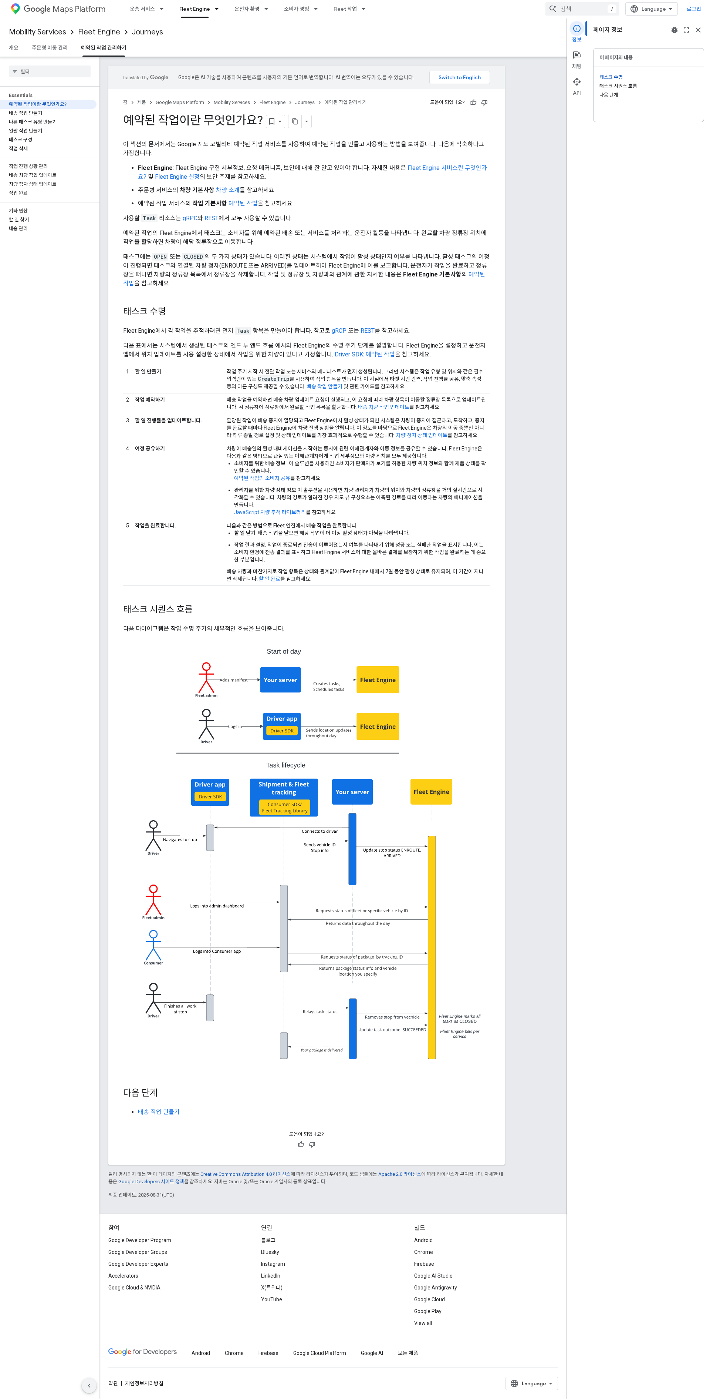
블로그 (268, 1240)
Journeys (147, 32)
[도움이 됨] (473, 102)
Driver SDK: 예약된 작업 (365, 354)
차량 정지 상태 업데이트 (421, 435)
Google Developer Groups (137, 1252)
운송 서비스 (142, 9)
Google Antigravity (435, 1288)
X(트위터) (272, 1288)
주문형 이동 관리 (50, 47)
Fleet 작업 (345, 9)
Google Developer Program (139, 1240)
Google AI (372, 1353)
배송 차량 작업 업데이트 (383, 407)
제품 (141, 102)
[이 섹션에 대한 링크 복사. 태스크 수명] (173, 312)
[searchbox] (50, 71)
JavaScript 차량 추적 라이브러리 (270, 512)
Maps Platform (79, 9)
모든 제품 (408, 1353)
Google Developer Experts (138, 1264)
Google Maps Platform (180, 102)
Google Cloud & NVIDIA (134, 1288)
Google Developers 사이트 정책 (151, 1181)
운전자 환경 (247, 9)
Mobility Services (37, 32)
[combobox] (582, 9)
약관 (113, 1383)
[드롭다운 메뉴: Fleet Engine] (219, 9)
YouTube (271, 1299)
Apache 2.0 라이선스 (399, 1174)
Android (423, 1240)
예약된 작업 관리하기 (103, 47)
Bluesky (270, 1252)
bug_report (674, 30)
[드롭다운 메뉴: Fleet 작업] (366, 9)
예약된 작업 (243, 203)
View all (423, 1323)
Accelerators (123, 1276)
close (698, 30)
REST (211, 218)
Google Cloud (429, 1299)
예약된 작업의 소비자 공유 (262, 478)
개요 (13, 47)
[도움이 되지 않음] (484, 102)
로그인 (694, 9)
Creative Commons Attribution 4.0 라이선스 (245, 1174)
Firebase (424, 1264)
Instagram (273, 1264)
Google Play (428, 1311)
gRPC (190, 218)
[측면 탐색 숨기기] (89, 1385)
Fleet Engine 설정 (177, 176)
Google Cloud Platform (319, 1353)
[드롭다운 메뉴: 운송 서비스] (164, 9)
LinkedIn (270, 1276)
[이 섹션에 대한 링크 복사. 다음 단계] (165, 1093)
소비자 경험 (296, 9)
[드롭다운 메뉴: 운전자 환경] (268, 9)
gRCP (339, 330)
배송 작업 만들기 (324, 386)
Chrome (423, 1252)
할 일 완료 (269, 579)
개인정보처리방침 (144, 1383)
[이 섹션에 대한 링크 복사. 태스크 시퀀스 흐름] (200, 610)
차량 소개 (228, 190)
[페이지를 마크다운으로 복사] (295, 121)
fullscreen (686, 30)
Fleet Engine (194, 9)
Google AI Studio (433, 1276)
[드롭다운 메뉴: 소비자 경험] (318, 9)
